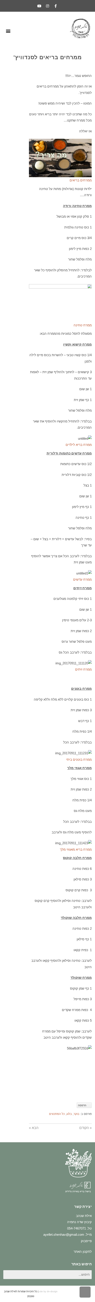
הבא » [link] (33, 1128)
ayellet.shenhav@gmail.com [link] (63, 1234)
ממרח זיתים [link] (83, 669)
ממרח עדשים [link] (82, 579)
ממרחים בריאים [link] (81, 180)
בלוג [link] (69, 1114)
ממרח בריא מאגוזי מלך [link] (76, 849)
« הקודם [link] (85, 1128)
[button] (8, 30)
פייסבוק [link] (86, 1241)
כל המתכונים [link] (57, 1114)
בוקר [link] (76, 1114)
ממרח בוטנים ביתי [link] (79, 759)
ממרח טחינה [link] (83, 325)
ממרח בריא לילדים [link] (79, 445)
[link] (55, 6)
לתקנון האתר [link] (83, 1251)
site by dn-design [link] (48, 1291)
